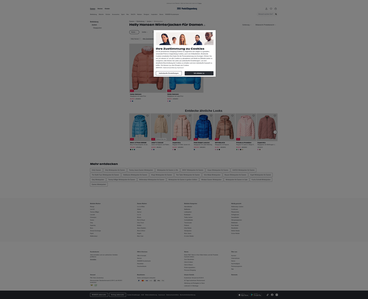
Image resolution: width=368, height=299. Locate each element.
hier (170, 65)
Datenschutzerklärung (169, 67)
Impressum (180, 67)
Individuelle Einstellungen (169, 73)
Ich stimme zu (199, 73)
